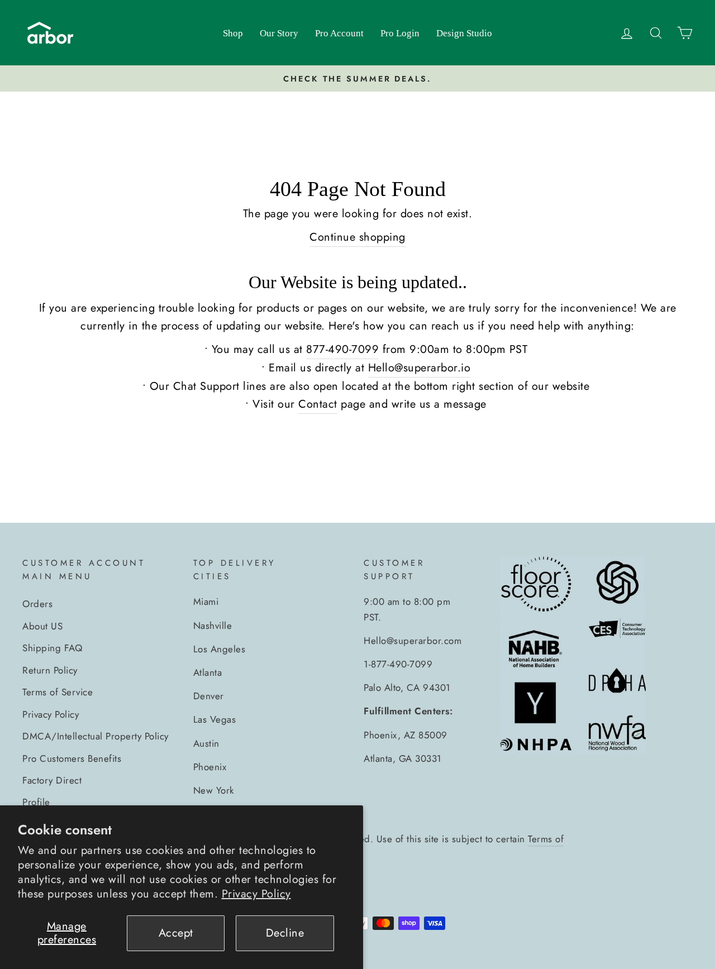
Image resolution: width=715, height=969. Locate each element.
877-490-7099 (342, 349)
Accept (176, 933)
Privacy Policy (256, 894)
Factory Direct (52, 780)
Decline (285, 933)
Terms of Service (57, 692)
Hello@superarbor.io (419, 368)
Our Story (279, 33)
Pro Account (339, 33)
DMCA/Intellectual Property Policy (95, 736)
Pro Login (400, 33)
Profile (36, 802)
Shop (233, 33)
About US (42, 626)
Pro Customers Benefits (71, 758)
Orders (37, 603)
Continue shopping (357, 237)
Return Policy (50, 670)
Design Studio (464, 33)
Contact (317, 404)
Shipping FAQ (52, 648)
